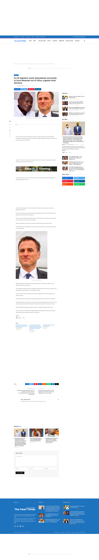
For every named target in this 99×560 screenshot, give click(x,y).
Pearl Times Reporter (25, 399)
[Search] (84, 41)
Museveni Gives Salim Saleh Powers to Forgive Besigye (77, 97)
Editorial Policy (16, 36)
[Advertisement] (34, 8)
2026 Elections (42, 40)
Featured (55, 40)
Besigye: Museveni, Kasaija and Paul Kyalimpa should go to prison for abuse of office (22, 326)
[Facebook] (10, 124)
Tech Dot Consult (27, 532)
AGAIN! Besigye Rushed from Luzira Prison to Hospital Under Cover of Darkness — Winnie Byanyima (52, 440)
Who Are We (28, 36)
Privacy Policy (22, 36)
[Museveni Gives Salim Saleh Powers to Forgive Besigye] (65, 98)
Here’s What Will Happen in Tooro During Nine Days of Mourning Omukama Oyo (36, 439)
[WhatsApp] (10, 136)
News (34, 40)
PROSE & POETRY (69, 40)
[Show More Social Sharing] (42, 89)
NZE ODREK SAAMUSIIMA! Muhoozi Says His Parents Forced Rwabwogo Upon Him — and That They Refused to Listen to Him (77, 169)
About (33, 36)
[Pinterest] (10, 133)
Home (30, 40)
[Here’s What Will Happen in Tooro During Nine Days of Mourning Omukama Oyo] (36, 433)
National (63, 144)
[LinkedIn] (10, 130)
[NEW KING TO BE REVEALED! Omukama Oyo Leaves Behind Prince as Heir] (65, 114)
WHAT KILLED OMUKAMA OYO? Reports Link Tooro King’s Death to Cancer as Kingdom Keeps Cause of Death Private (77, 108)
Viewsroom (61, 40)
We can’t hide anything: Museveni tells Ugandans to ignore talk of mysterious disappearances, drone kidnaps (46, 392)
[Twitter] (10, 127)
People (49, 40)
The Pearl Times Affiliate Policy (40, 36)
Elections (18, 63)
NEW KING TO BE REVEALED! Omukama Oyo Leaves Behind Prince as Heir (77, 114)
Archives (77, 40)
